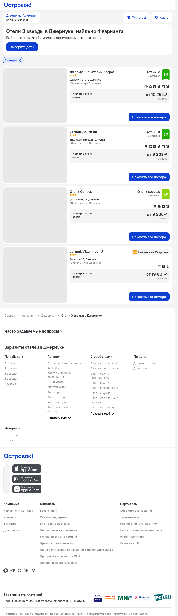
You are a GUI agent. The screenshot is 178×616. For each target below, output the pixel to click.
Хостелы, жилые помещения (59, 375)
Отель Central (81, 191)
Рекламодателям (132, 537)
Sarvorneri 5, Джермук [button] (83, 259)
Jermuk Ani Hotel (83, 131)
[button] (21, 17)
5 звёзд (9, 363)
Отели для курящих (104, 407)
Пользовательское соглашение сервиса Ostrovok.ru (76, 550)
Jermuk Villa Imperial (86, 251)
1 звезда (10, 384)
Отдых (8, 440)
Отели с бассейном (104, 388)
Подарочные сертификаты (58, 563)
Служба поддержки (53, 517)
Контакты (10, 517)
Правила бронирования (56, 543)
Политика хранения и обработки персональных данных (42, 614)
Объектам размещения (136, 511)
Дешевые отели (145, 368)
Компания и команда (18, 511)
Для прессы (11, 530)
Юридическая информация (59, 537)
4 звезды (10, 368)
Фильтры (139, 17)
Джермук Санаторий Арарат (92, 72)
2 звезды (10, 379)
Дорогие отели (144, 363)
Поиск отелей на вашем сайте (141, 530)
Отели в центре (15, 435)
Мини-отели (55, 382)
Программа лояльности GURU (61, 556)
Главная (10, 315)
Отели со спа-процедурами (100, 376)
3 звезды (10, 374)
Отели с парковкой (104, 363)
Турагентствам (130, 517)
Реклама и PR (129, 543)
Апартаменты (56, 387)
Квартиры (54, 392)
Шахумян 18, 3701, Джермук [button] (86, 79)
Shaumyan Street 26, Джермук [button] (87, 139)
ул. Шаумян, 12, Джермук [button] (84, 199)
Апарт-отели (56, 397)
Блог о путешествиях (55, 524)
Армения (28, 315)
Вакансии (10, 524)
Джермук (47, 315)
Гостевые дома (57, 402)
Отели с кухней (101, 393)
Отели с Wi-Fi (100, 383)
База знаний (48, 511)
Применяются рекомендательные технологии (116, 614)
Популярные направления (58, 530)
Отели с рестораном (105, 368)
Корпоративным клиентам (138, 524)
